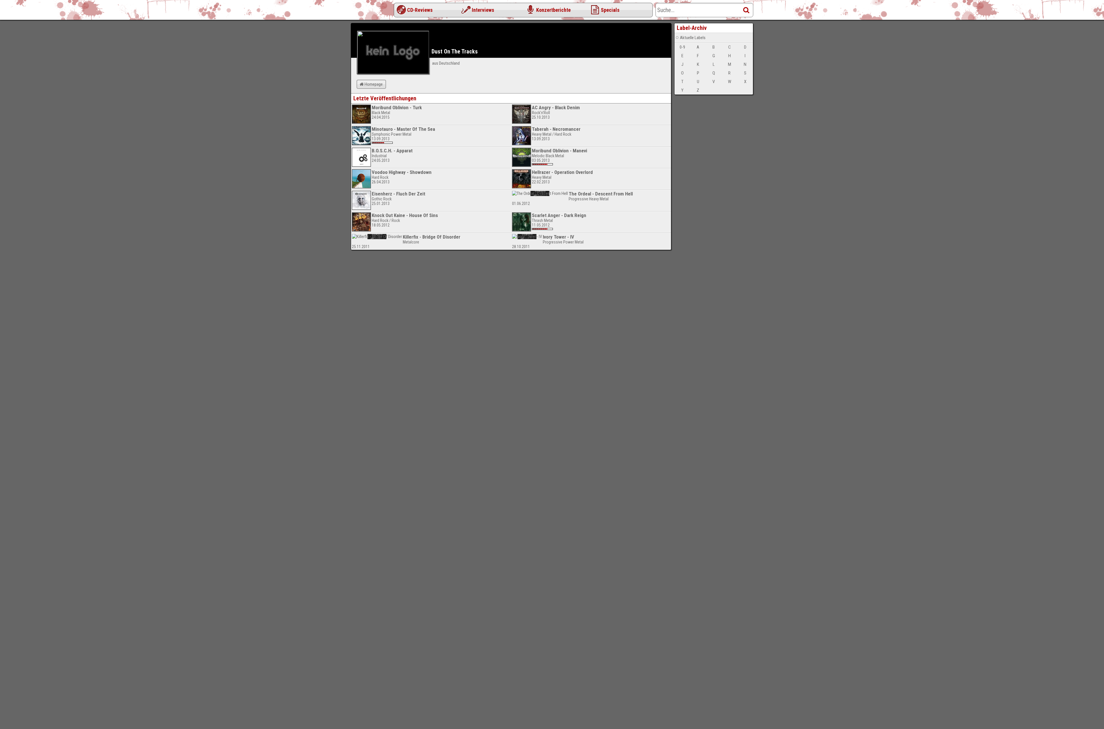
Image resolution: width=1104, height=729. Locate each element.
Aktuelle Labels (693, 37)
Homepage (374, 84)
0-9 (682, 47)
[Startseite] (374, 11)
